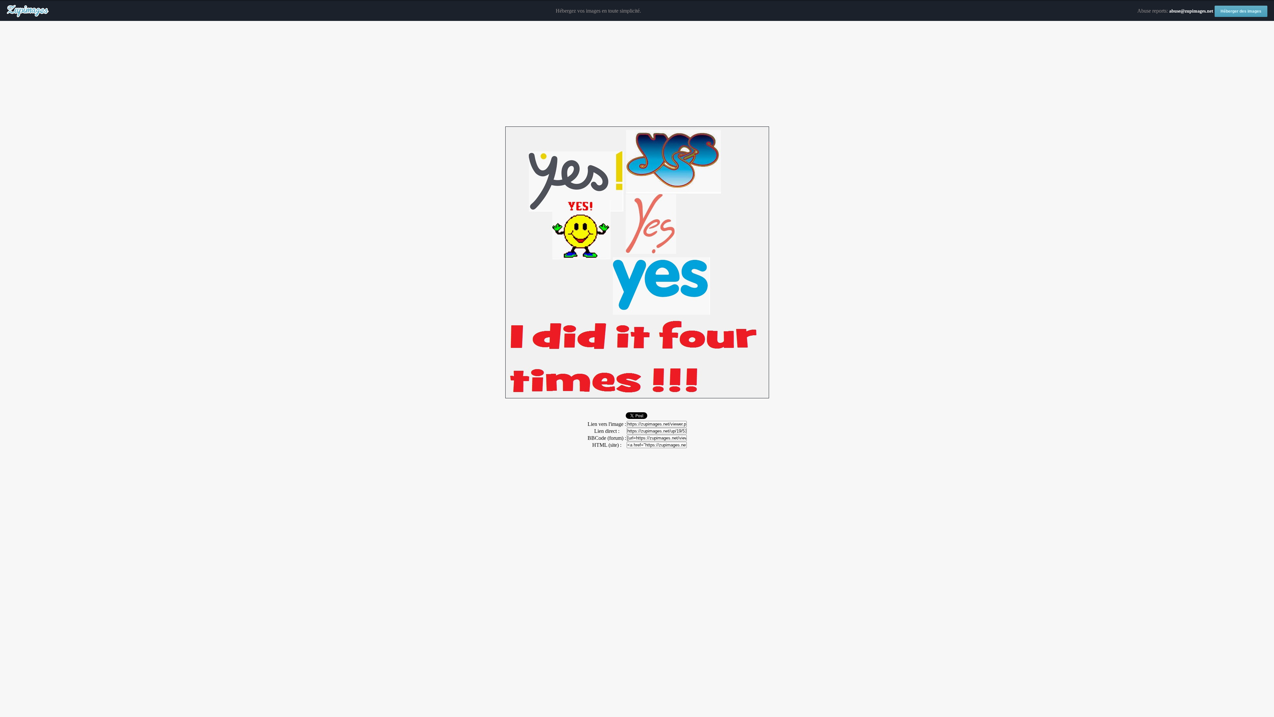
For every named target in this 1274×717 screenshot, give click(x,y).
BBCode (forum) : (607, 438)
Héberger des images (1241, 11)
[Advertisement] (637, 74)
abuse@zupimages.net (1191, 11)
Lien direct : (606, 431)
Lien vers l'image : (607, 424)
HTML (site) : (606, 445)
